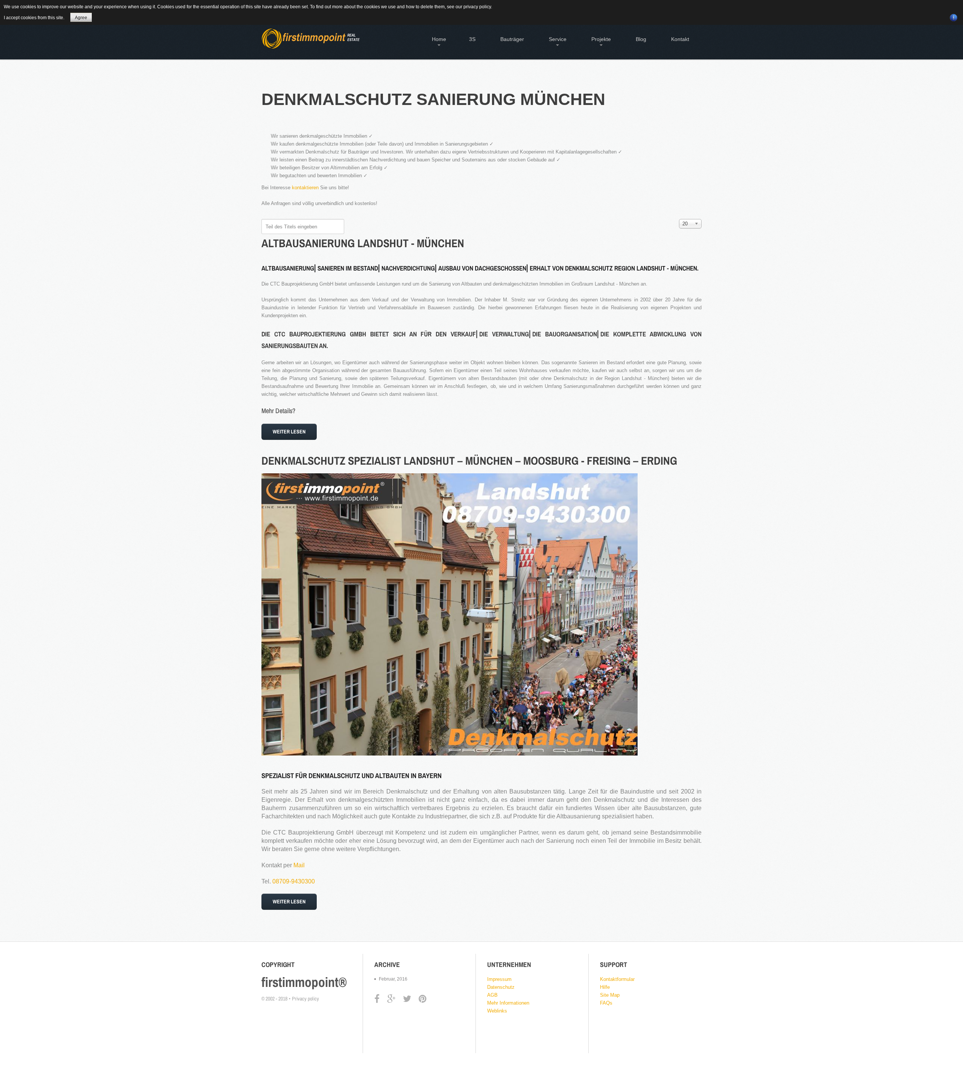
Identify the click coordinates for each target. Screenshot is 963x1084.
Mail (299, 865)
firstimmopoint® (304, 982)
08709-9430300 (293, 881)
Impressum (499, 979)
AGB (492, 995)
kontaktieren (305, 187)
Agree (81, 17)
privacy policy (477, 6)
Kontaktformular (617, 979)
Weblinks (497, 1011)
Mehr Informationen (508, 1003)
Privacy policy (305, 998)
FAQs (606, 1003)
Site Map (610, 995)
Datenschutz (501, 987)
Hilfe (605, 987)
